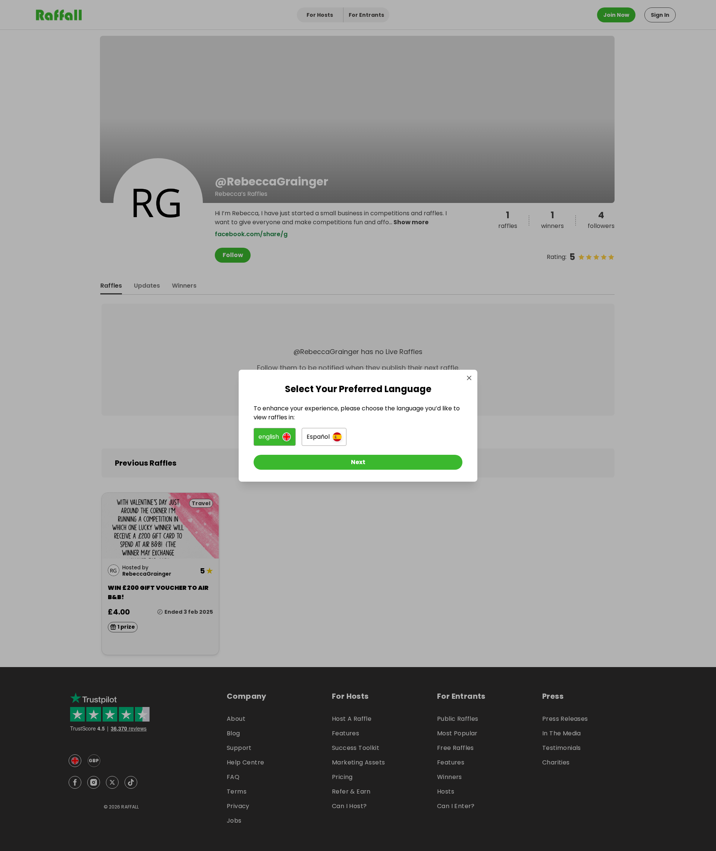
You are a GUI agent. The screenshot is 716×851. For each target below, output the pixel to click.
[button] (275, 437)
